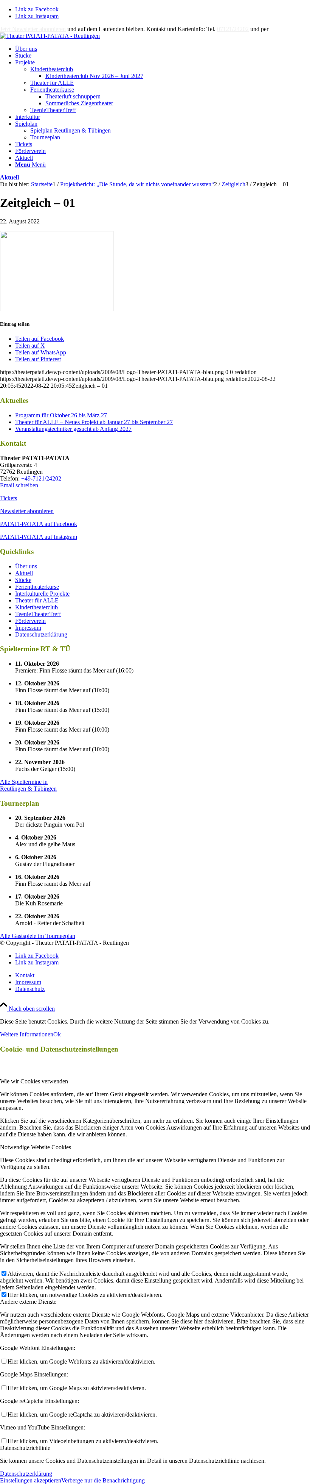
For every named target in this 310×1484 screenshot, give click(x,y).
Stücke (23, 580)
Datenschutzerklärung (41, 634)
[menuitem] (162, 48)
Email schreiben (19, 485)
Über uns (26, 566)
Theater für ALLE (52, 83)
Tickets (8, 498)
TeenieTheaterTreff (53, 110)
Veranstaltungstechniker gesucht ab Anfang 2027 (73, 429)
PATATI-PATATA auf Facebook (38, 524)
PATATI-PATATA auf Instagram (38, 537)
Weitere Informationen (26, 1034)
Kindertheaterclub (51, 69)
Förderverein (30, 621)
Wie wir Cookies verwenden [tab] (34, 1081)
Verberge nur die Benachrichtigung (103, 1480)
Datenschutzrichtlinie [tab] (25, 1448)
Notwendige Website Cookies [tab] (35, 1147)
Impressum (28, 627)
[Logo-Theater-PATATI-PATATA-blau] (50, 36)
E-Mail (278, 29)
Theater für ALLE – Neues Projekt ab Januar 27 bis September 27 (94, 422)
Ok (57, 1034)
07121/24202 (233, 29)
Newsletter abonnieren (27, 511)
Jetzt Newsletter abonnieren (33, 29)
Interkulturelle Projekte (42, 593)
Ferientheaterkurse (52, 89)
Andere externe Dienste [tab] (28, 1301)
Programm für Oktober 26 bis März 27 (61, 415)
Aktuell (9, 177)
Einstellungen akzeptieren (30, 1480)
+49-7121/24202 (41, 478)
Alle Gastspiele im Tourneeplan (37, 936)
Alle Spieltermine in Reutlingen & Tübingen (28, 785)
